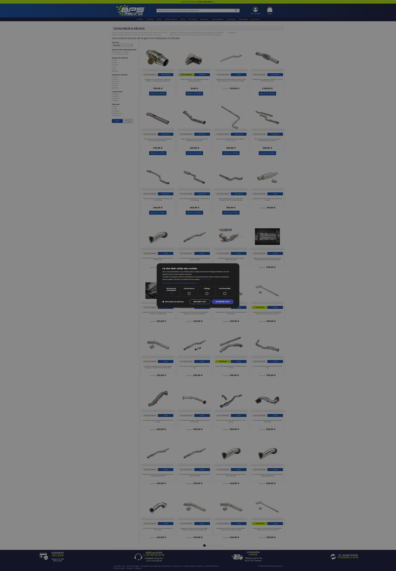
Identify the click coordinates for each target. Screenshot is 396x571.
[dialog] (198, 285)
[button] (198, 283)
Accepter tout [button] (223, 302)
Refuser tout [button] (200, 302)
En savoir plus (205, 279)
